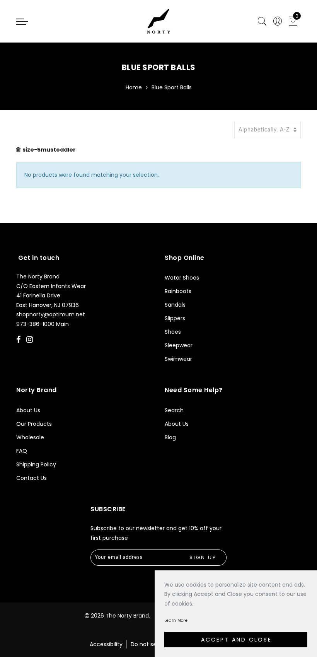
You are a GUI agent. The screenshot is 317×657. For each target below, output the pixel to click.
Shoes (173, 332)
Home (134, 87)
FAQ (21, 451)
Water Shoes (182, 278)
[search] (262, 21)
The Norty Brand (127, 615)
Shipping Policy (36, 464)
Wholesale (30, 437)
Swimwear (178, 359)
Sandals (175, 305)
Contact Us (31, 478)
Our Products (34, 424)
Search (174, 410)
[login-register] (277, 21)
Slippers (175, 318)
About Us (28, 410)
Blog (170, 437)
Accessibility (106, 644)
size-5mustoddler (49, 150)
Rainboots (178, 291)
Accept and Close (236, 639)
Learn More (175, 620)
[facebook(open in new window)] (19, 340)
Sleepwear (179, 345)
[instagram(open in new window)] (30, 340)
